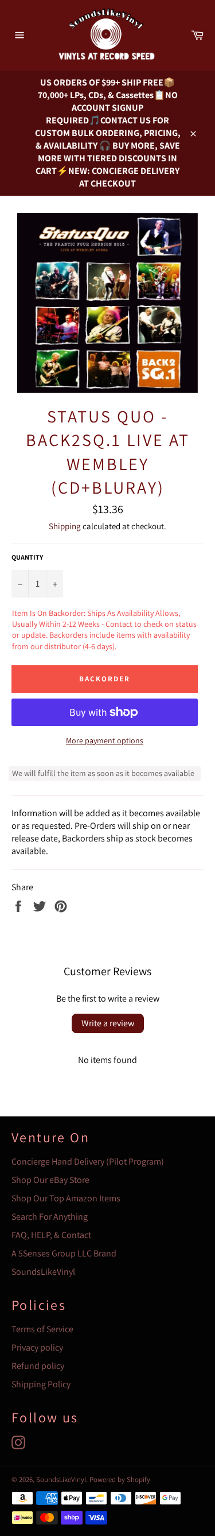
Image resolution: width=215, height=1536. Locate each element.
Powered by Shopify (119, 1479)
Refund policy (37, 1366)
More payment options (104, 740)
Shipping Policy (41, 1384)
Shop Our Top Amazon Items (65, 1198)
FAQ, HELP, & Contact (51, 1235)
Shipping (65, 526)
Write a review (107, 1023)
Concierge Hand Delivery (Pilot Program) (87, 1161)
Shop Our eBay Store (50, 1180)
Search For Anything (49, 1217)
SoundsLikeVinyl (43, 1272)
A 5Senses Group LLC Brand (63, 1253)
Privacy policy (37, 1347)
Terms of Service (42, 1329)
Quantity (27, 557)
